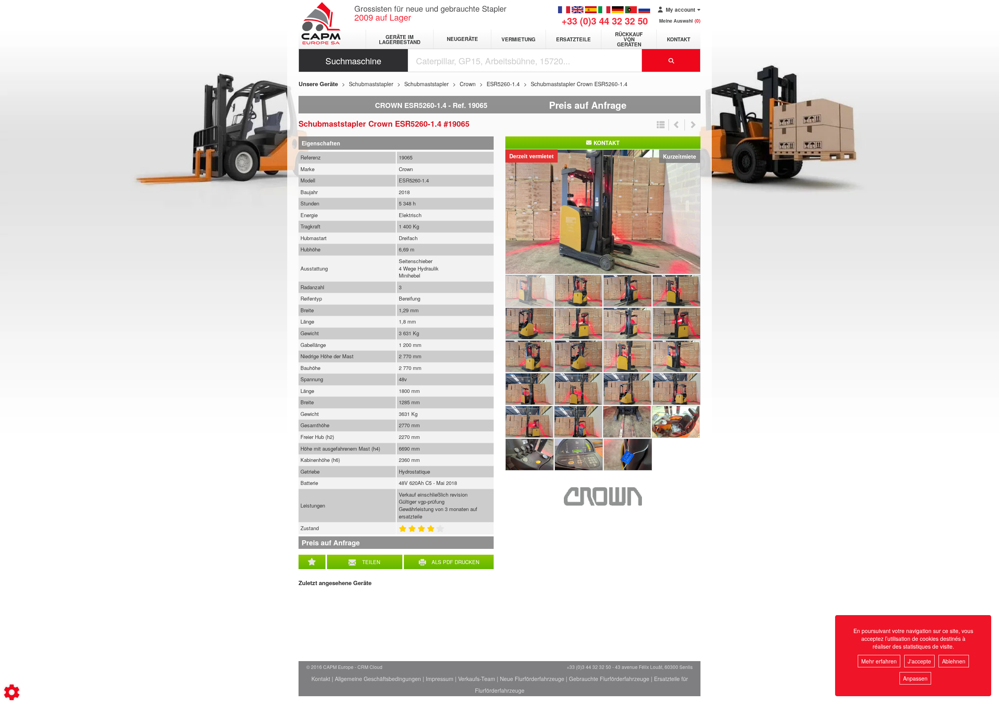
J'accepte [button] (919, 661)
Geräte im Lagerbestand (399, 39)
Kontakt (678, 39)
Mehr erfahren (879, 661)
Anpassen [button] (915, 678)
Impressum (439, 679)
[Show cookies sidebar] (12, 692)
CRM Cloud (369, 666)
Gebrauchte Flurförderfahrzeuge (609, 679)
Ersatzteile (573, 39)
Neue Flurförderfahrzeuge (532, 679)
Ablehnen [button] (953, 661)
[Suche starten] (671, 60)
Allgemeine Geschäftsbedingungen (378, 679)
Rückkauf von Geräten (629, 39)
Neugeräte (462, 39)
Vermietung (518, 39)
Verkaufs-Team (476, 679)
